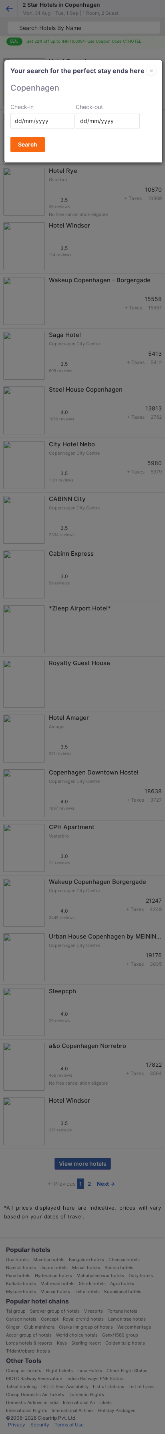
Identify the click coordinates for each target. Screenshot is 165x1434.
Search (27, 144)
